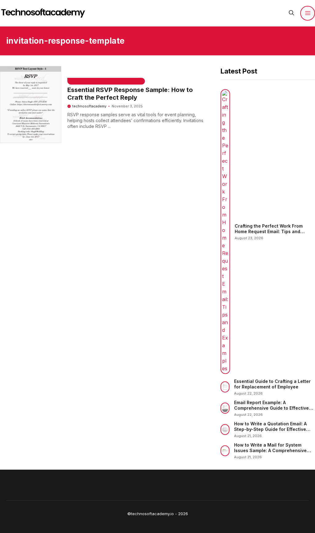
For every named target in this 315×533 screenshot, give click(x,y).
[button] (291, 13)
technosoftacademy (89, 106)
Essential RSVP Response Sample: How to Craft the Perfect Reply (130, 93)
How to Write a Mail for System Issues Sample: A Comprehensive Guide (270, 450)
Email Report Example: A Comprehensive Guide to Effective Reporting (271, 408)
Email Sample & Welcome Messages (106, 81)
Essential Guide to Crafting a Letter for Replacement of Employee (272, 384)
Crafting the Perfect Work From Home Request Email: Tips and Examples (269, 231)
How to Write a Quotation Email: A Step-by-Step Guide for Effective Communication (270, 429)
